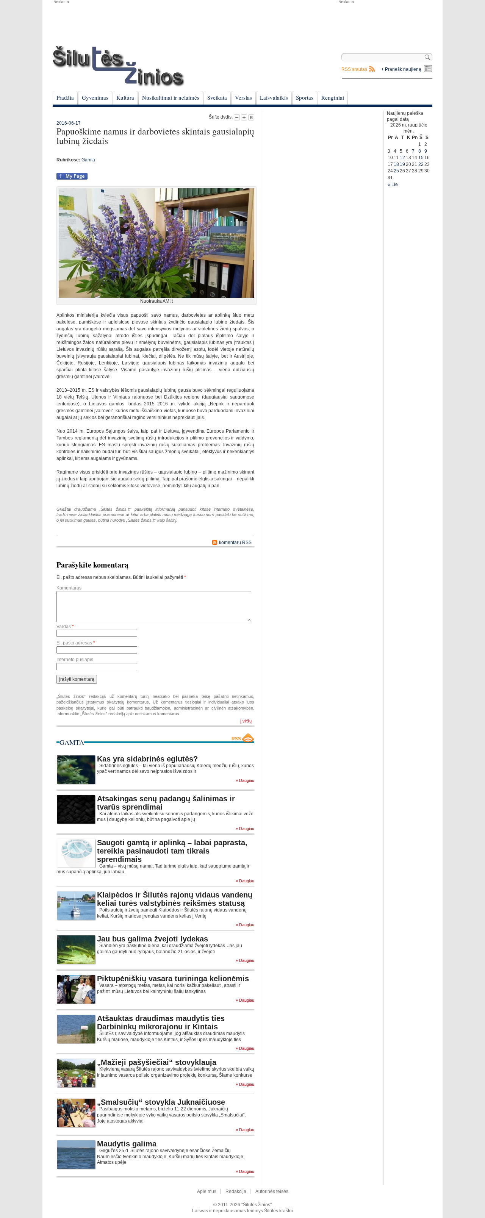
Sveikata (217, 97)
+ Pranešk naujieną (401, 69)
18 (396, 164)
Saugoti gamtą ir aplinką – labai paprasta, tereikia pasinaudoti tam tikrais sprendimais (172, 850)
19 (402, 164)
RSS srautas (354, 69)
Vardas (65, 626)
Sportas (304, 97)
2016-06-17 (68, 123)
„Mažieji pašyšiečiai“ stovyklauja (156, 1062)
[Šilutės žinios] (119, 66)
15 (421, 157)
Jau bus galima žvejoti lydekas (152, 939)
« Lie (393, 184)
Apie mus (206, 1191)
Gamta (88, 160)
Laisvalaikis (274, 97)
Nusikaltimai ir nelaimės (170, 97)
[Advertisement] (385, 23)
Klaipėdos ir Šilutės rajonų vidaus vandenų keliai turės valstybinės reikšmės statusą (174, 899)
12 (402, 157)
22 (421, 164)
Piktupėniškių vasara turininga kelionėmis (173, 978)
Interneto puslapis (74, 659)
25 (396, 171)
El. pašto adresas (75, 643)
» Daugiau (245, 781)
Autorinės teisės (271, 1191)
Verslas (243, 97)
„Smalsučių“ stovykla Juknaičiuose (161, 1102)
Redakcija (235, 1191)
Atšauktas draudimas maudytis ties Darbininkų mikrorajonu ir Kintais (161, 1022)
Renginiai (332, 97)
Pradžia (65, 97)
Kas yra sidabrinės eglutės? (147, 759)
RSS (236, 738)
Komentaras (68, 588)
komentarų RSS (235, 542)
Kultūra (125, 97)
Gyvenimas (95, 97)
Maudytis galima (126, 1144)
